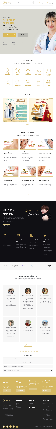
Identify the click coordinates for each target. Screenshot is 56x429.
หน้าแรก (5, 7)
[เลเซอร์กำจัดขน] (28, 83)
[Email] (14, 426)
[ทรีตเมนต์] (38, 83)
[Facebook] (4, 426)
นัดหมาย (42, 2)
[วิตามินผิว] (48, 83)
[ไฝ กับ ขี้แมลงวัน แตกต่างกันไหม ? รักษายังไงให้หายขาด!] (28, 144)
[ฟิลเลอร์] (7, 83)
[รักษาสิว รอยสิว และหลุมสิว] (18, 72)
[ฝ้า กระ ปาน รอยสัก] (28, 72)
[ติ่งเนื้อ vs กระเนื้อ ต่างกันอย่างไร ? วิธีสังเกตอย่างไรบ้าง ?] (10, 171)
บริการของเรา (16, 7)
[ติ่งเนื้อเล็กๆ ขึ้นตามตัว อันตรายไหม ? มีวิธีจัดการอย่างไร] (10, 144)
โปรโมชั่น (22, 7)
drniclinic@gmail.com (49, 419)
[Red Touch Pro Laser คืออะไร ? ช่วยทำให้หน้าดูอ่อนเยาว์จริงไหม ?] (45, 144)
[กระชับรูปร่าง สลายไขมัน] (48, 72)
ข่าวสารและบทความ (29, 7)
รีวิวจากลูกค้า (48, 7)
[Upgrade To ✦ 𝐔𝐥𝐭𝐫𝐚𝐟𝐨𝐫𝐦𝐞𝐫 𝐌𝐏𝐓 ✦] (15, 110)
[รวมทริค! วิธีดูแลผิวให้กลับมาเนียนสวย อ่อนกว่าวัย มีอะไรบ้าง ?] (45, 171)
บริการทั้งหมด (18, 403)
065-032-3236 (51, 3)
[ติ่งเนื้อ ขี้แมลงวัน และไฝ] (38, 72)
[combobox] (23, 2)
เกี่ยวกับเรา (42, 7)
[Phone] (17, 426)
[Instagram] (7, 426)
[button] (28, 359)
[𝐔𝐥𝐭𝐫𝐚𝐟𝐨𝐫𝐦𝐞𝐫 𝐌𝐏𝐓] (41, 110)
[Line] (10, 426)
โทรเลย (50, 2)
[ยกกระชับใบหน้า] (7, 72)
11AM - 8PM (43, 3)
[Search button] (32, 2)
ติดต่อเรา (36, 7)
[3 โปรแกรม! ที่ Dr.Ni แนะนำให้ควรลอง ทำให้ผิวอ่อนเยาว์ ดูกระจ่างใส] (28, 171)
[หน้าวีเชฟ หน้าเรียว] (18, 83)
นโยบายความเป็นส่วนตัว (33, 409)
